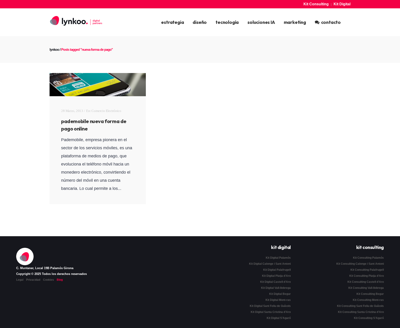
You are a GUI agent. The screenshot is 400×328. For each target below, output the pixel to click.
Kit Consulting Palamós (368, 257)
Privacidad (33, 279)
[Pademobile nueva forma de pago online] (98, 84)
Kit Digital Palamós (278, 257)
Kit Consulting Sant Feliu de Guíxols (360, 306)
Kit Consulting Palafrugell (367, 269)
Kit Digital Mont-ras (278, 300)
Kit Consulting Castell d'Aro (365, 281)
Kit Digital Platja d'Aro (276, 275)
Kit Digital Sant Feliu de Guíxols (270, 306)
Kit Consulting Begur (370, 294)
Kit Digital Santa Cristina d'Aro (271, 312)
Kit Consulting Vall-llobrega (366, 288)
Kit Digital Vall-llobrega (276, 288)
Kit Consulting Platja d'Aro (366, 275)
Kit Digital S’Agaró (279, 318)
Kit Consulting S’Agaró (369, 318)
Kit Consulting (316, 4)
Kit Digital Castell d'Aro (275, 281)
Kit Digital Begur (280, 294)
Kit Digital (342, 4)
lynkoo (54, 49)
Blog (60, 279)
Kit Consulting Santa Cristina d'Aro (361, 312)
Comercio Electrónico (106, 111)
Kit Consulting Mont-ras (368, 300)
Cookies (48, 279)
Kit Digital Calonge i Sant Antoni (270, 263)
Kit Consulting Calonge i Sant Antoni (360, 263)
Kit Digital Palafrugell (277, 269)
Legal (19, 279)
